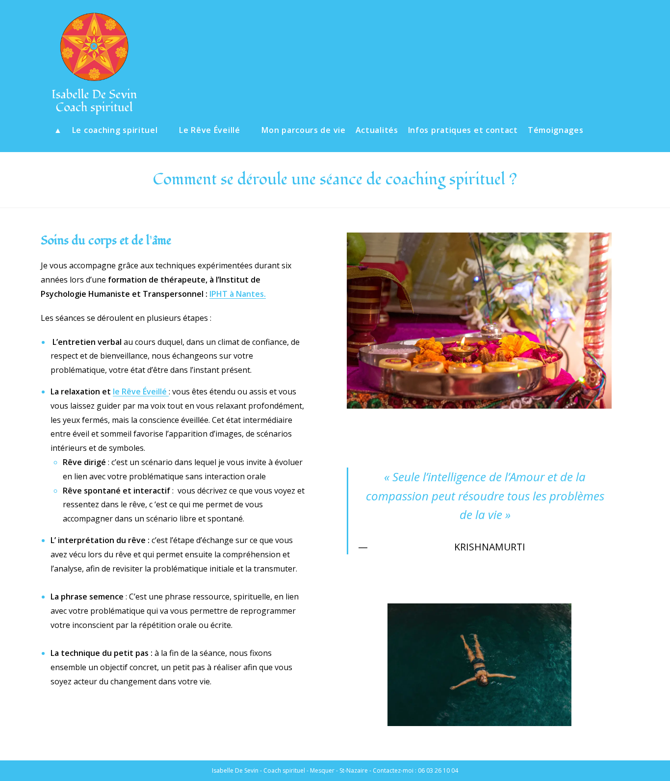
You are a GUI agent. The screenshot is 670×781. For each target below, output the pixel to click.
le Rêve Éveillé (141, 391)
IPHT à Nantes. (237, 293)
